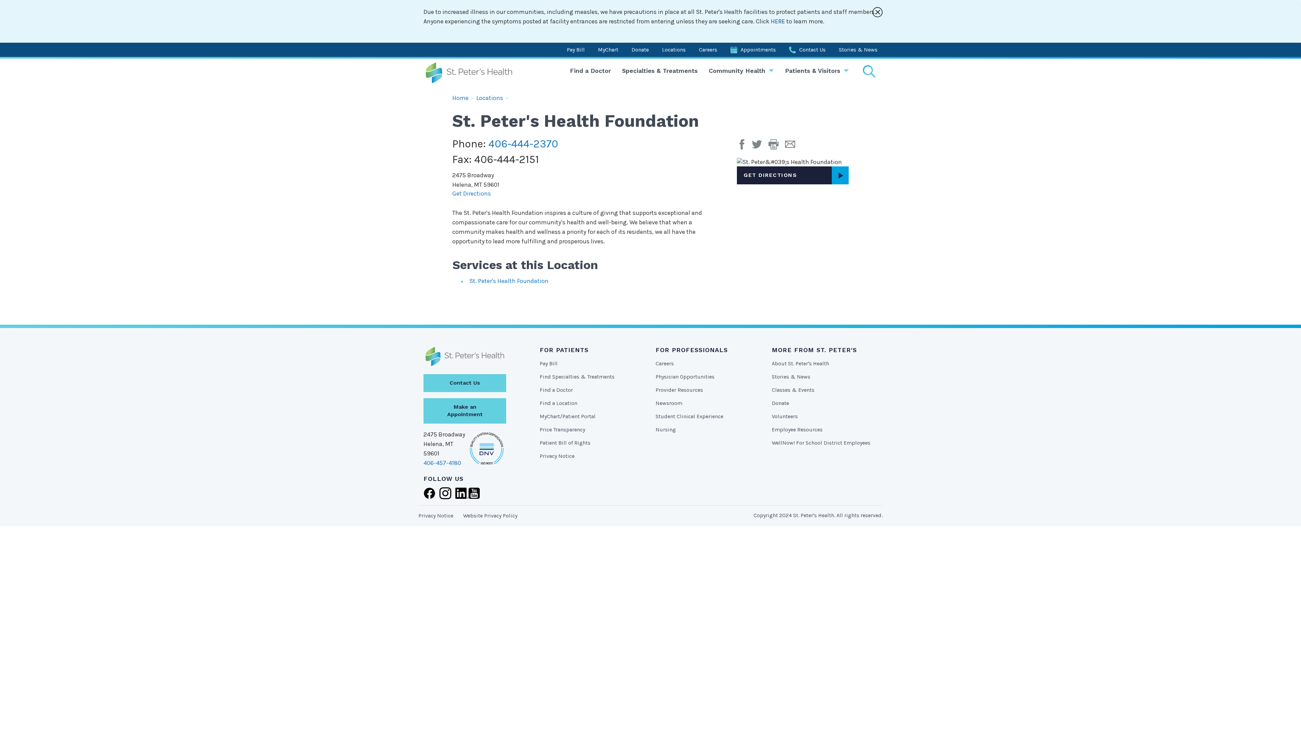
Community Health (737, 70)
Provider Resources (679, 390)
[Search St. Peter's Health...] (869, 71)
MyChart (608, 49)
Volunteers (785, 416)
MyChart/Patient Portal (568, 416)
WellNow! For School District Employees (821, 443)
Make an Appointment (465, 411)
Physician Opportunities (685, 376)
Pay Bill (576, 49)
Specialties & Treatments (660, 70)
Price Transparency (562, 429)
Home (460, 98)
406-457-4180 (442, 463)
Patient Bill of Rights (565, 443)
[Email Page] (792, 146)
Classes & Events (793, 390)
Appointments (758, 49)
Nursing (666, 429)
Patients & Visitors (812, 70)
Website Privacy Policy (490, 515)
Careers (708, 49)
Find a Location (558, 403)
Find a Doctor (590, 70)
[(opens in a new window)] (743, 146)
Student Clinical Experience (689, 416)
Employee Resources (797, 429)
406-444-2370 (523, 144)
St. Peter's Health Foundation (509, 281)
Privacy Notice (557, 456)
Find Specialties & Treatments (577, 376)
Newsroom (669, 403)
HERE (778, 21)
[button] (776, 146)
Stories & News (858, 49)
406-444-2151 (506, 159)
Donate (640, 49)
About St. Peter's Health (800, 363)
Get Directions (471, 193)
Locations (674, 49)
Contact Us (812, 49)
